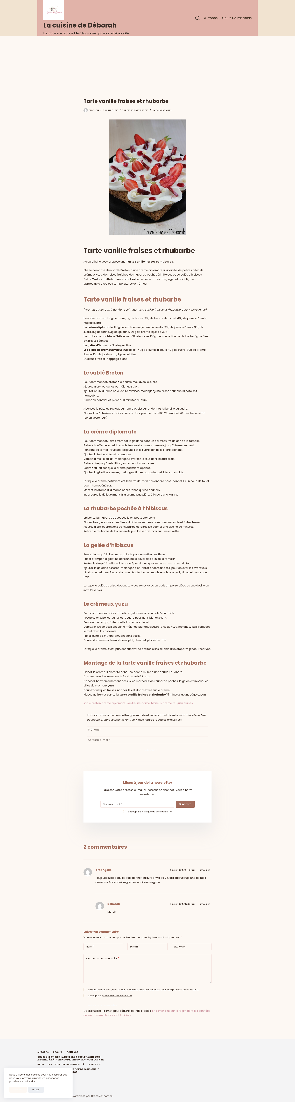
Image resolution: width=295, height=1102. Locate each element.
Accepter (18, 1089)
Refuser (36, 1089)
